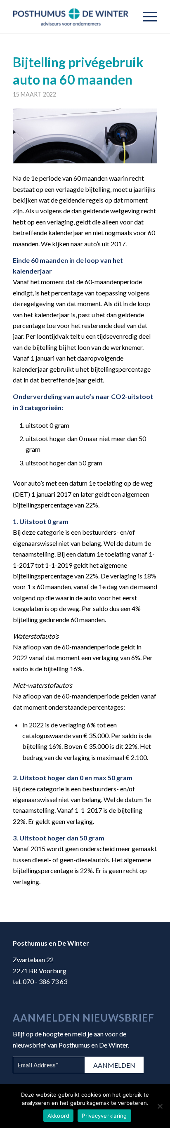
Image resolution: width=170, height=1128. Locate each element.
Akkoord (58, 1115)
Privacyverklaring (104, 1115)
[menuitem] (146, 16)
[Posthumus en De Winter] (70, 16)
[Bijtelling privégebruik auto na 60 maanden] (85, 136)
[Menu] (146, 16)
